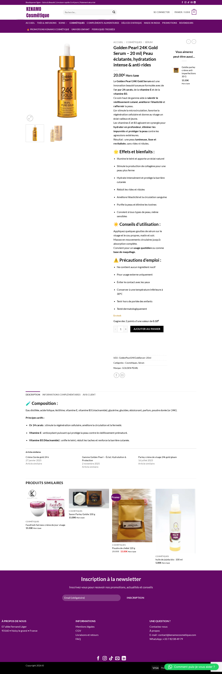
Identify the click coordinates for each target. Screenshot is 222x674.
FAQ (78, 638)
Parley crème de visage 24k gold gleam (157, 457)
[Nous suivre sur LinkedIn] (195, 2)
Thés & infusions (46, 23)
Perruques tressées (103, 29)
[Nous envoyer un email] (192, 2)
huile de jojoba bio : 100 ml (169, 559)
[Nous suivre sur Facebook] (182, 2)
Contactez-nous (159, 626)
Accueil (30, 23)
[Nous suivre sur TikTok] (188, 2)
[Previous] (31, 80)
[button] (162, 12)
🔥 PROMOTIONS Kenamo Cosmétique (48, 29)
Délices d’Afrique (131, 23)
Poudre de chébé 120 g (123, 548)
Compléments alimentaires (103, 23)
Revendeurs (186, 23)
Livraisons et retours (87, 634)
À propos (155, 630)
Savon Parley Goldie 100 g (82, 514)
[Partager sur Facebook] (116, 375)
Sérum (149, 42)
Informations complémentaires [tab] (61, 394)
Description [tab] (33, 394)
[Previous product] (194, 41)
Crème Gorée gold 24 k (37, 457)
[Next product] (188, 41)
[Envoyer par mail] (122, 375)
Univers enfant (81, 29)
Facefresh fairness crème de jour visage (45, 525)
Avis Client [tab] (89, 394)
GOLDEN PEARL (130, 368)
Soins (62, 23)
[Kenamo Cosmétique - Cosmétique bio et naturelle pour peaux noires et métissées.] (42, 12)
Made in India (152, 23)
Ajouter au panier (147, 328)
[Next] (103, 80)
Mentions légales (85, 626)
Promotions (169, 23)
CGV (78, 630)
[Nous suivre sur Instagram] (185, 2)
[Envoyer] (114, 12)
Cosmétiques (77, 23)
